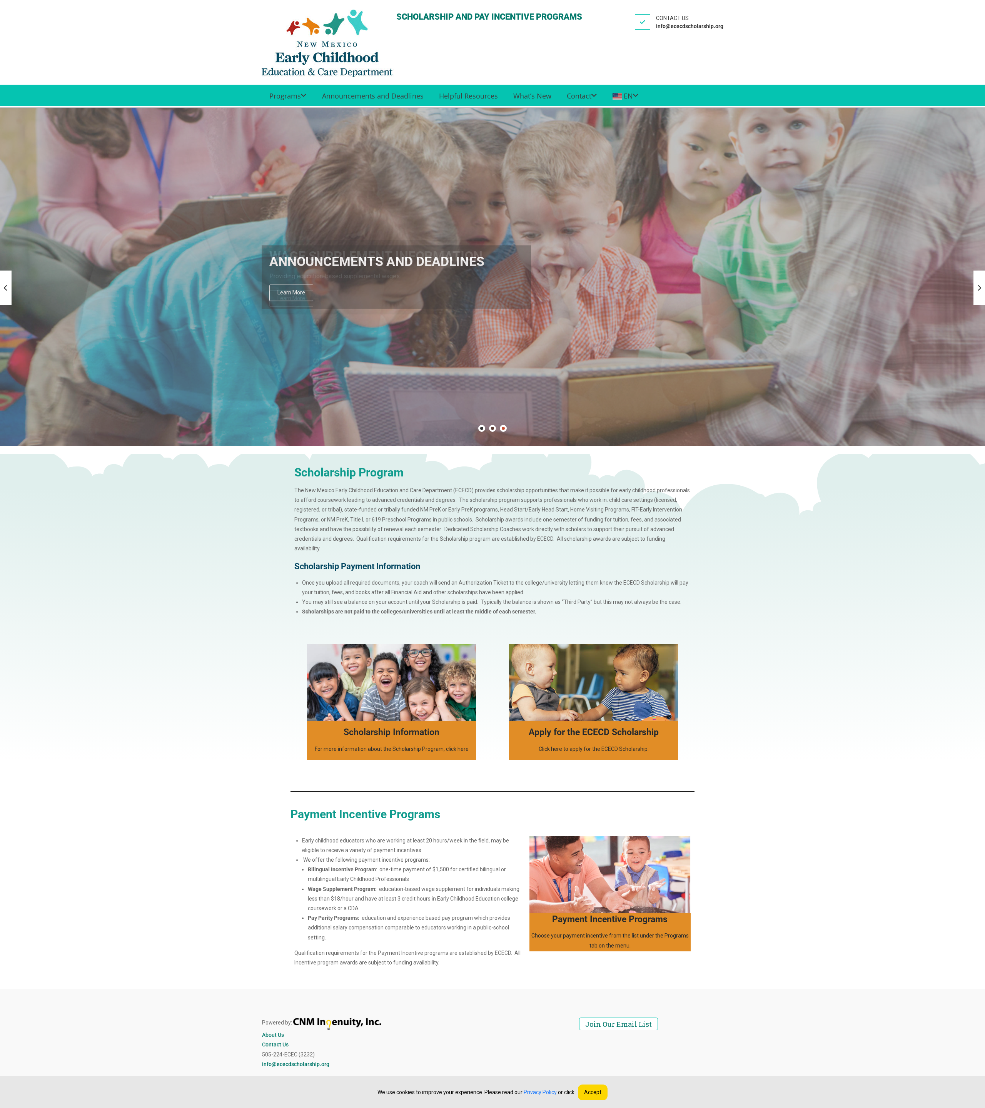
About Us (273, 1035)
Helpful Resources (468, 95)
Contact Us (275, 1044)
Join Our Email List (618, 1024)
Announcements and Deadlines (373, 95)
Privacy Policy (540, 1092)
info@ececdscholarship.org (295, 1064)
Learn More (291, 292)
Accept (592, 1092)
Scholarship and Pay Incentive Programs (489, 17)
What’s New (532, 95)
